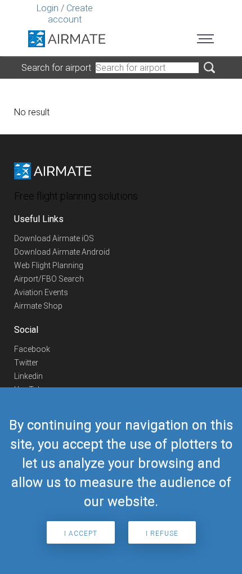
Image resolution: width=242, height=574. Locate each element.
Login (48, 8)
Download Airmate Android (62, 251)
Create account (70, 14)
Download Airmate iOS (54, 238)
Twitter (26, 362)
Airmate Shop (38, 305)
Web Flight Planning (48, 265)
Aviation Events (41, 292)
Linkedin (28, 376)
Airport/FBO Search (49, 278)
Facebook (32, 349)
